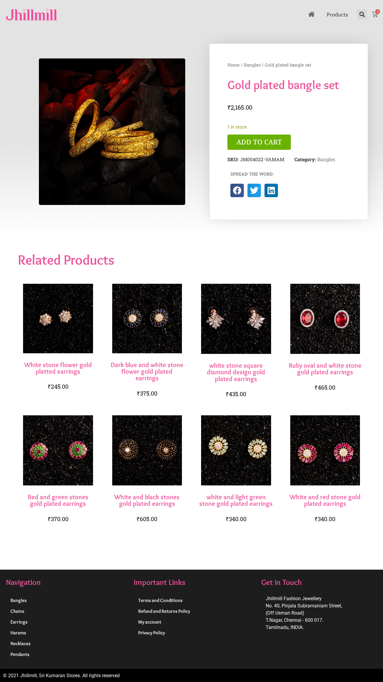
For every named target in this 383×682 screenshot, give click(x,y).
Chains (17, 611)
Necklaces (20, 643)
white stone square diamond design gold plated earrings (236, 372)
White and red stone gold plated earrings (325, 500)
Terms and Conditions (160, 600)
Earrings (19, 622)
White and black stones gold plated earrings (147, 500)
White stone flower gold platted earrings (58, 367)
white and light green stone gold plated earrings (236, 500)
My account (149, 622)
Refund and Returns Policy (164, 611)
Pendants (19, 654)
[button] (362, 14)
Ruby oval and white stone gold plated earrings (325, 368)
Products (337, 14)
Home (233, 65)
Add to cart (259, 142)
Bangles (252, 65)
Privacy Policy (151, 633)
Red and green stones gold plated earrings (58, 500)
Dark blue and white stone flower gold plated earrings (147, 371)
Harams (18, 633)
